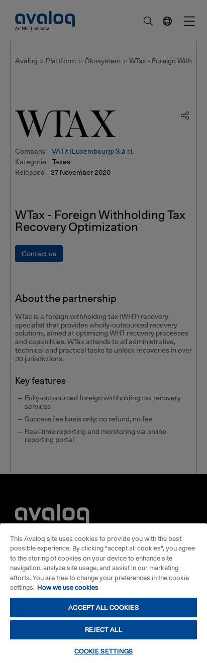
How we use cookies (67, 587)
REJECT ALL (103, 629)
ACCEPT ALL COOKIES (103, 607)
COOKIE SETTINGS (103, 651)
